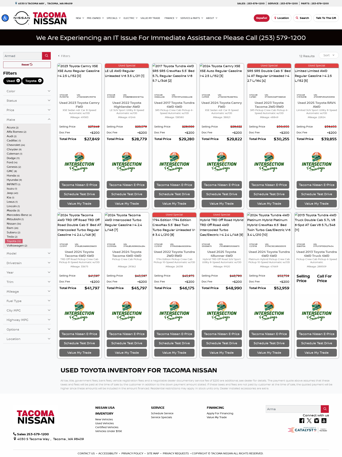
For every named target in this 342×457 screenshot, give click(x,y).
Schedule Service (162, 413)
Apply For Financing (220, 413)
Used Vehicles (104, 423)
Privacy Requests (176, 453)
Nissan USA (105, 407)
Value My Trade (217, 417)
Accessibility (108, 453)
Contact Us (86, 453)
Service (157, 407)
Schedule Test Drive (79, 194)
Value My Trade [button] (79, 203)
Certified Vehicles (106, 427)
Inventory (104, 413)
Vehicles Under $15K (108, 431)
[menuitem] (28, 127)
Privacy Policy (132, 453)
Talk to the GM (326, 18)
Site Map (153, 453)
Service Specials (161, 417)
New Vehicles (104, 419)
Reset (26, 64)
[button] (5, 18)
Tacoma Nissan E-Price (79, 184)
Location (283, 18)
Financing (215, 407)
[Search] (46, 56)
